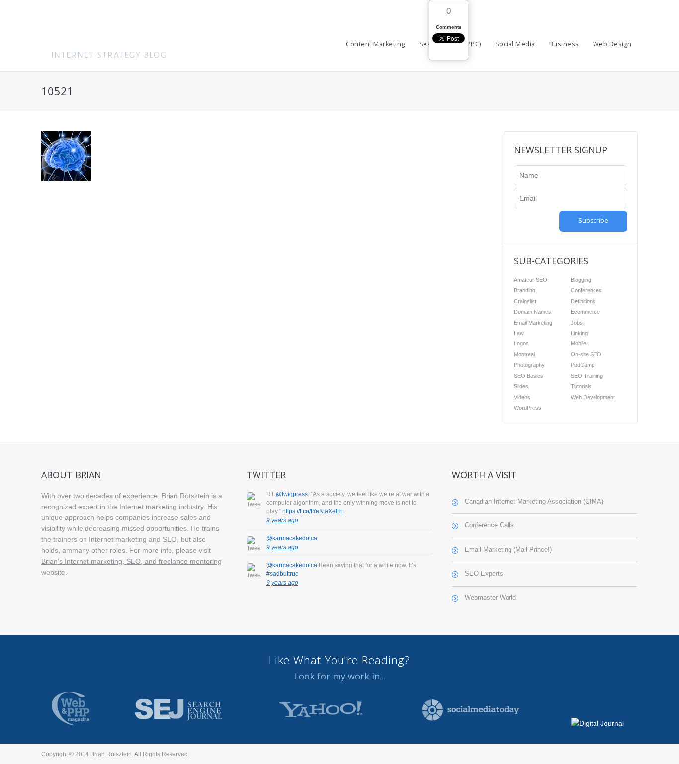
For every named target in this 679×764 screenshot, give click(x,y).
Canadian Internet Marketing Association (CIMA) (534, 501)
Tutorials (581, 386)
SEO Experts (484, 573)
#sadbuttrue (282, 573)
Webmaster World (490, 597)
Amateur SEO (530, 280)
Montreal (524, 354)
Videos (522, 397)
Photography (529, 365)
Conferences (586, 290)
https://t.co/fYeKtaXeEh (312, 511)
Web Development (593, 397)
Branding (524, 290)
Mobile (578, 343)
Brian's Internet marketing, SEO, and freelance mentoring (131, 561)
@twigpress (292, 494)
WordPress (527, 408)
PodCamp (582, 365)
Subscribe (593, 220)
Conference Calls (489, 525)
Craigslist (525, 301)
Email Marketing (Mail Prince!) (508, 549)
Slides (521, 386)
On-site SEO (586, 354)
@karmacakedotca (291, 538)
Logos (521, 343)
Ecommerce (585, 312)
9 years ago (282, 520)
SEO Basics (528, 376)
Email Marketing (533, 323)
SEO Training (587, 376)
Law (519, 333)
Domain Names (532, 312)
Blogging (581, 280)
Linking (579, 333)
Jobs (577, 323)
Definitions (583, 301)
